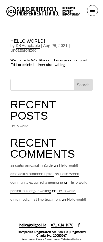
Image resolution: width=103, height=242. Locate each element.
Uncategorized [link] (23, 50)
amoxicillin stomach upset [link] (32, 174)
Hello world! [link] (27, 41)
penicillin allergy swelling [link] (30, 191)
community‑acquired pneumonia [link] (36, 182)
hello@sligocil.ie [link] (32, 225)
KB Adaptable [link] (28, 46)
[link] (43, 11)
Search (83, 85)
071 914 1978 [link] (62, 225)
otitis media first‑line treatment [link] (35, 200)
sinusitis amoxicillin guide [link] (31, 165)
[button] (92, 14)
